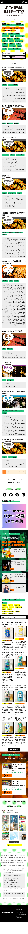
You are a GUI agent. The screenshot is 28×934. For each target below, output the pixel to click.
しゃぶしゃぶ (17, 48)
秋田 (5, 28)
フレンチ (12, 43)
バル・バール (19, 41)
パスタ (18, 43)
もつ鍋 (4, 48)
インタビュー (20, 545)
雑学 (10, 545)
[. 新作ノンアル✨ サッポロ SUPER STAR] (14, 836)
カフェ (11, 41)
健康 (4, 542)
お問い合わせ (19, 917)
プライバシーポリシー (21, 912)
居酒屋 (4, 33)
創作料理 (17, 38)
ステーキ (10, 38)
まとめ (20, 542)
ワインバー (13, 46)
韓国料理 (5, 46)
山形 (11, 28)
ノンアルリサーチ (15, 920)
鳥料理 (20, 46)
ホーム (3, 19)
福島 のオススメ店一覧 (10, 19)
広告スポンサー (9, 501)
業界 (4, 545)
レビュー (12, 542)
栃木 (5, 30)
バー (10, 48)
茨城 (22, 28)
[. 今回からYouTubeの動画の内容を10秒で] (22, 819)
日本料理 (5, 43)
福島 (17, 28)
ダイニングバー (20, 36)
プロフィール (19, 911)
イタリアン (6, 36)
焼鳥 (4, 38)
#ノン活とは (19, 909)
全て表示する (12, 30)
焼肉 (12, 36)
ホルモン (5, 41)
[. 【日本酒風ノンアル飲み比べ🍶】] (5, 836)
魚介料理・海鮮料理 (14, 33)
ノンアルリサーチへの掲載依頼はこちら (14, 480)
